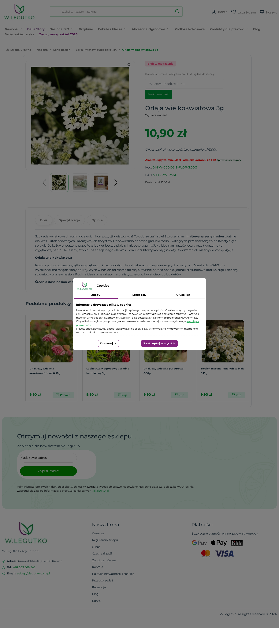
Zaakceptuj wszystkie (159, 343)
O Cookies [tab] (183, 295)
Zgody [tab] (95, 295)
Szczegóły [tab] (139, 295)
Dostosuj (107, 343)
